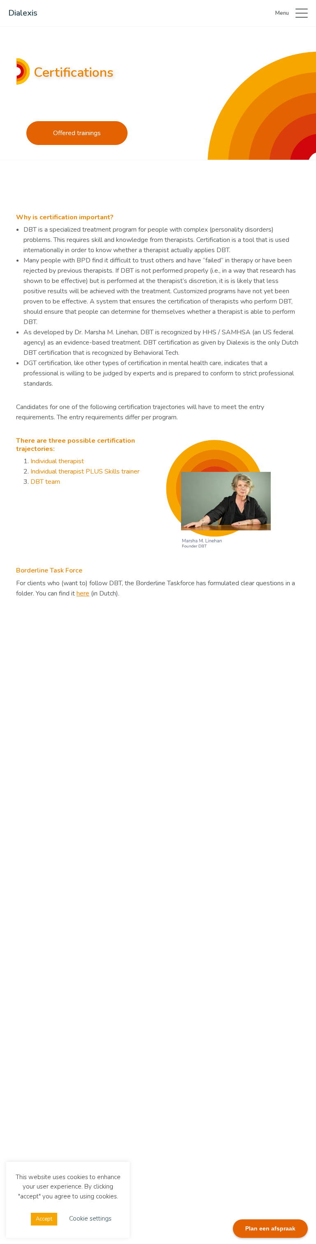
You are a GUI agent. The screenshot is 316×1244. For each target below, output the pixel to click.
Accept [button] (44, 1219)
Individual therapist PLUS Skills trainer (84, 471)
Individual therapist (57, 461)
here (83, 593)
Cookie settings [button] (90, 1218)
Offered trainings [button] (77, 133)
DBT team (45, 481)
